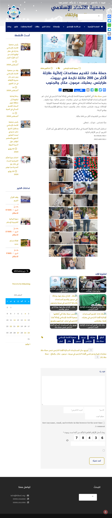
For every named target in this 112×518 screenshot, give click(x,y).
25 (25, 333)
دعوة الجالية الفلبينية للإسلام (12, 220)
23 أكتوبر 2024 (45, 68)
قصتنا (103, 2)
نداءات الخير (46, 26)
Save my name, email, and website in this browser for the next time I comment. (73, 424)
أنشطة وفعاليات (26, 26)
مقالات (37, 26)
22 (11, 326)
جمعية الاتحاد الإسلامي (70, 68)
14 (14, 320)
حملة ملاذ (98, 96)
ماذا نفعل (94, 2)
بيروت (83, 337)
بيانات (9, 26)
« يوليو (27, 344)
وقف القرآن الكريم (14, 199)
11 (25, 320)
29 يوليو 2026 (13, 172)
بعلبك (92, 337)
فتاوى (16, 26)
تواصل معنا (63, 2)
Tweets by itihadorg (21, 284)
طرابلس (89, 341)
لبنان (61, 341)
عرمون (78, 341)
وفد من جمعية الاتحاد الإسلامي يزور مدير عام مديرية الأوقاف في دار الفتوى (12, 77)
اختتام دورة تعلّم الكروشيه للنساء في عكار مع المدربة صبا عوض (12, 162)
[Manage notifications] (105, 512)
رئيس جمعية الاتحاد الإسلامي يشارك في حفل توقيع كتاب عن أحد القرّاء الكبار (12, 51)
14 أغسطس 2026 (12, 89)
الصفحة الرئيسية (93, 26)
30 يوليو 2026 (13, 150)
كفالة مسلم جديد (14, 242)
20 (18, 326)
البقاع (102, 337)
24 (29, 333)
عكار (69, 341)
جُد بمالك (72, 2)
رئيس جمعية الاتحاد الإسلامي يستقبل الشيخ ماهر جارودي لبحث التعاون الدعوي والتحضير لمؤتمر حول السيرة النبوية (12, 133)
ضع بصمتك (83, 2)
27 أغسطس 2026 (12, 63)
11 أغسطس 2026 (12, 114)
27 (18, 333)
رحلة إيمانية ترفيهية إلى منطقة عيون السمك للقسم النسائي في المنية (12, 103)
